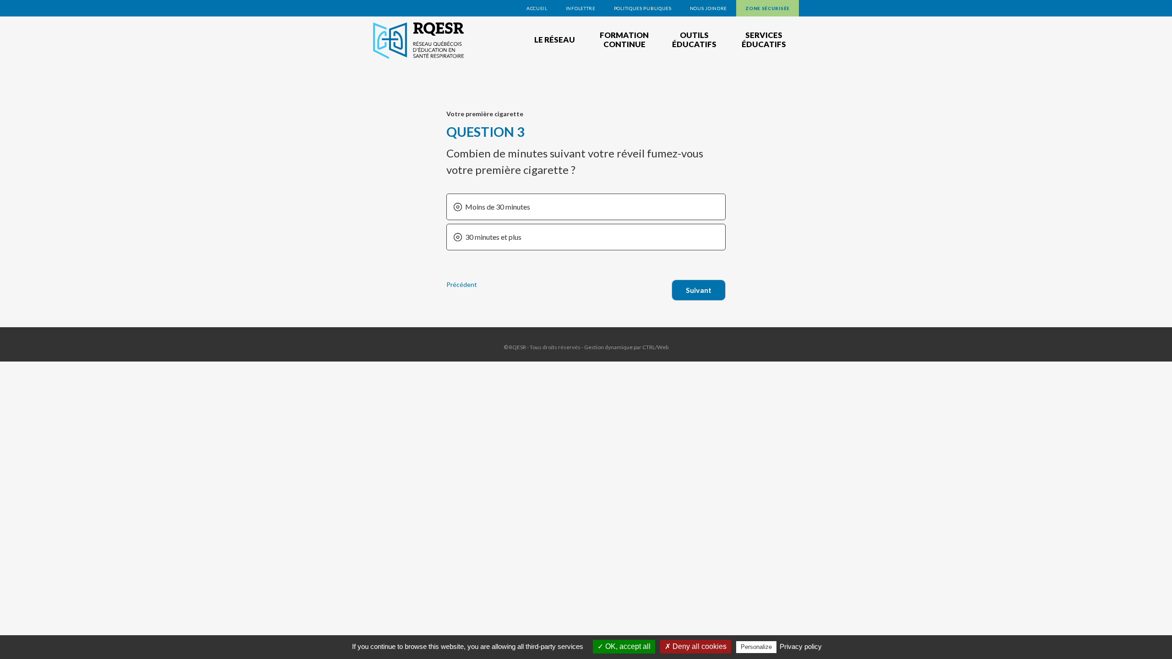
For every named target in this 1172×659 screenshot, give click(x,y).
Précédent (461, 284)
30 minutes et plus (493, 236)
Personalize (756, 646)
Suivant (698, 290)
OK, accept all (627, 646)
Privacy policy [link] (801, 646)
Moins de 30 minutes (497, 206)
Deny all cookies (699, 646)
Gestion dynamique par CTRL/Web (626, 347)
